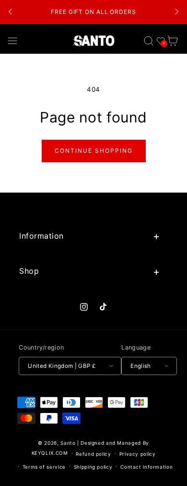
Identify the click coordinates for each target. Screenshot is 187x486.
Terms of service (44, 467)
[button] (13, 41)
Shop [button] (29, 271)
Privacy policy (137, 454)
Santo (68, 443)
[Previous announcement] (10, 12)
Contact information (146, 467)
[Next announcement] (176, 12)
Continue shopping (94, 150)
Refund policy (93, 454)
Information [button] (41, 236)
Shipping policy (93, 467)
